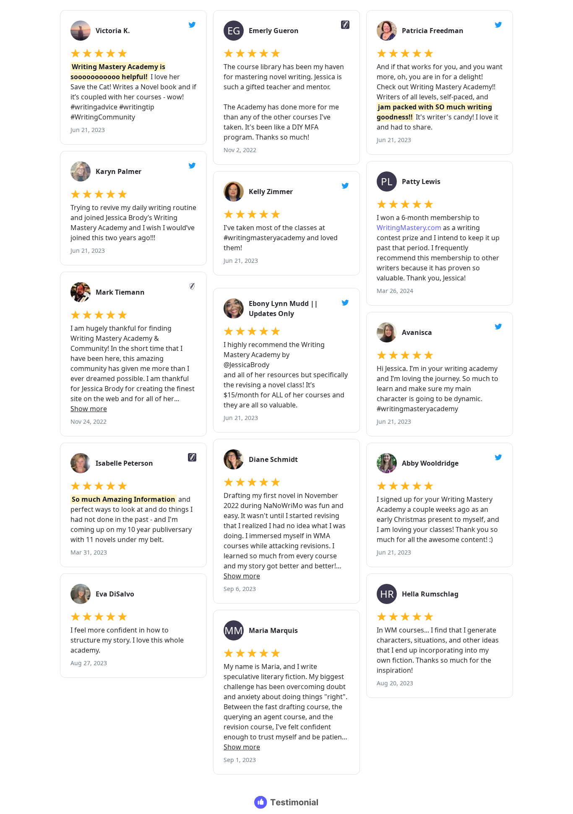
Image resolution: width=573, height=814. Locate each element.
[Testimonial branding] (287, 802)
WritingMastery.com (409, 227)
